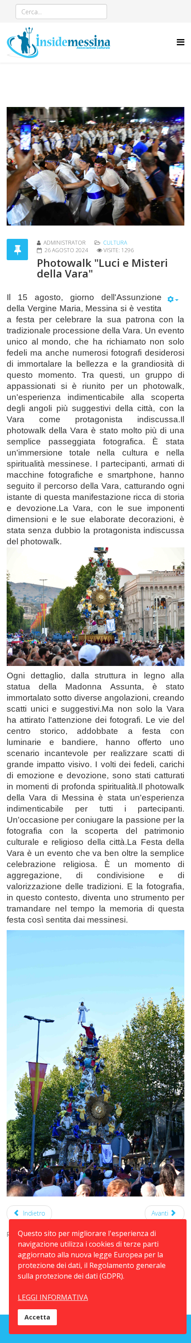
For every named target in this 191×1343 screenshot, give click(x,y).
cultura (115, 242)
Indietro (33, 1213)
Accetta (37, 1317)
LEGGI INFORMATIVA (53, 1297)
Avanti (160, 1213)
